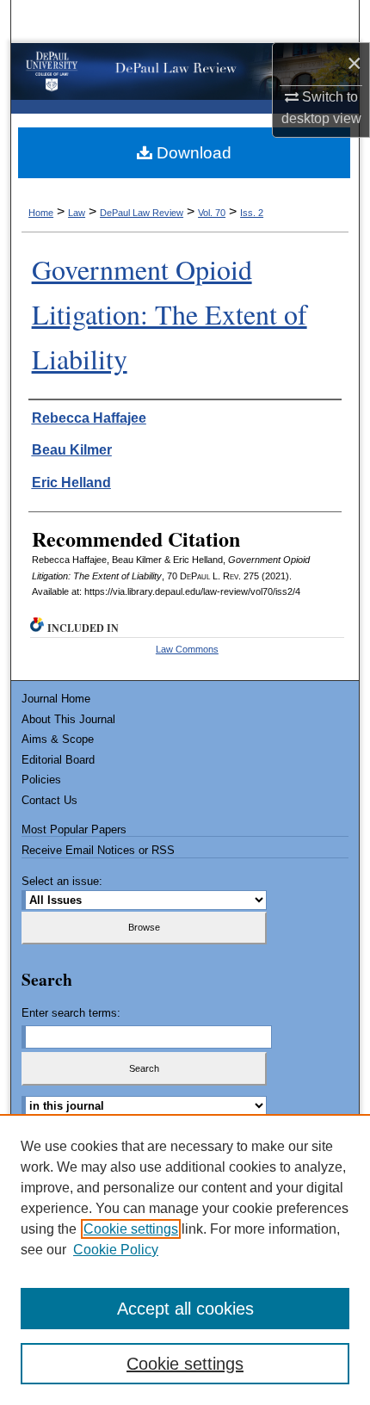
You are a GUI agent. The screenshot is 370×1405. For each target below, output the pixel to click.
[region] (185, 1259)
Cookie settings (130, 1229)
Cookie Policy (115, 1249)
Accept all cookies (185, 1308)
